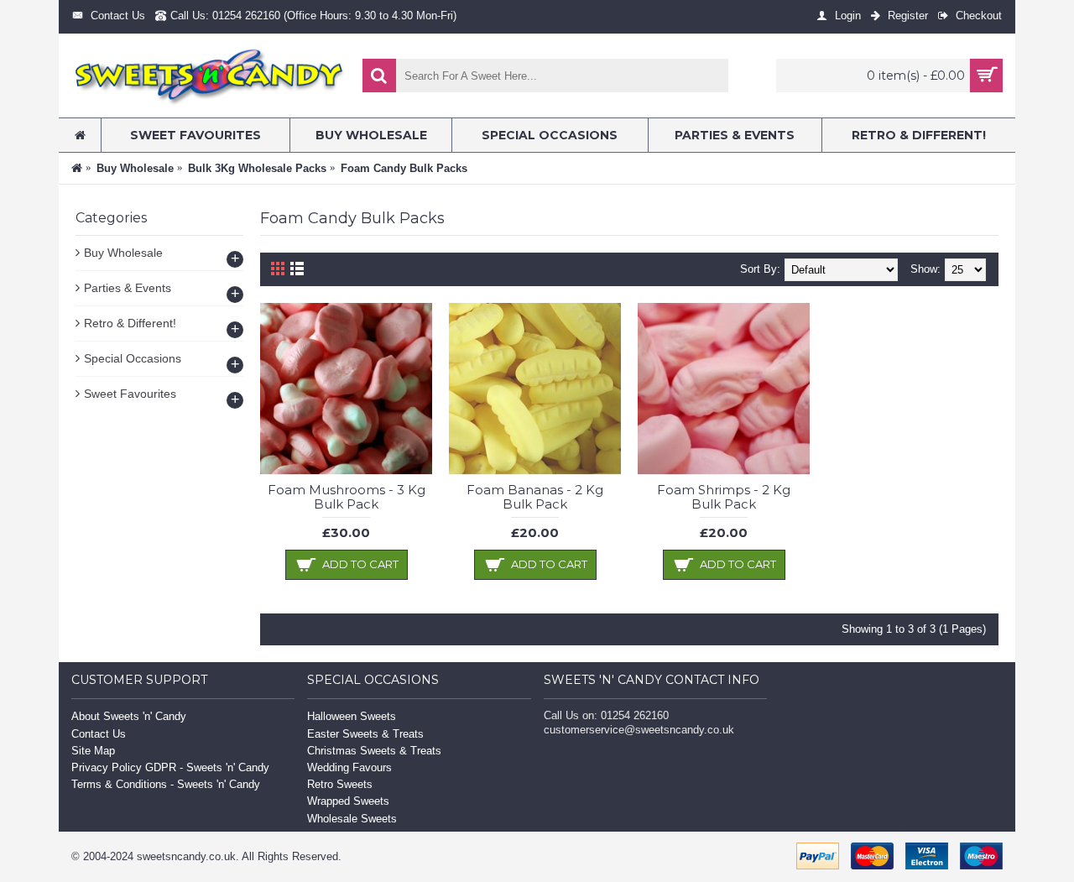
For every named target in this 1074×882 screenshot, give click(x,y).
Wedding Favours (349, 767)
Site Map (93, 750)
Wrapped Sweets (348, 801)
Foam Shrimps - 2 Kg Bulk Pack (723, 497)
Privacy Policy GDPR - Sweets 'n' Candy (170, 767)
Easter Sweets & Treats (365, 734)
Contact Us (98, 734)
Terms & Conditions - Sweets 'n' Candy (165, 784)
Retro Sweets (340, 784)
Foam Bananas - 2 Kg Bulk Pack (535, 497)
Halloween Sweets (351, 716)
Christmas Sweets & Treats (374, 750)
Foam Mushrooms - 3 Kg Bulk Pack (346, 497)
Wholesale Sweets (352, 818)
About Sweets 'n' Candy (128, 716)
